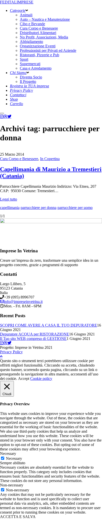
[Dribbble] (5, 116)
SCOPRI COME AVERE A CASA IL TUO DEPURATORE (48, 325)
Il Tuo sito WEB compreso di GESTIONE (33, 338)
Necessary (14, 458)
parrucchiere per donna (38, 207)
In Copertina (50, 159)
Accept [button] (23, 378)
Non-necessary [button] (11, 485)
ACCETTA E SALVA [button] (18, 517)
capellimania (10, 207)
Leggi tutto (8, 199)
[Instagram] (1, 116)
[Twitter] (9, 116)
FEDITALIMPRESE (16, 2)
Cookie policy (41, 378)
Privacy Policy (11, 352)
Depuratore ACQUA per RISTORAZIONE (34, 334)
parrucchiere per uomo (75, 207)
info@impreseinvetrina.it (23, 301)
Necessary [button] (8, 453)
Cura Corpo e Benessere (19, 159)
